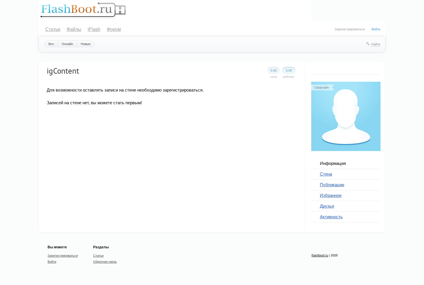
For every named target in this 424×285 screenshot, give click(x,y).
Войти (376, 29)
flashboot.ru (320, 255)
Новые (86, 43)
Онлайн (67, 43)
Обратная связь (105, 261)
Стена (326, 174)
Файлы (74, 29)
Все (51, 43)
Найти (375, 44)
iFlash (94, 29)
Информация (333, 163)
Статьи (52, 29)
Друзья (327, 206)
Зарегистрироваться (350, 29)
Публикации (332, 184)
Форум (114, 29)
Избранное (331, 195)
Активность (331, 216)
